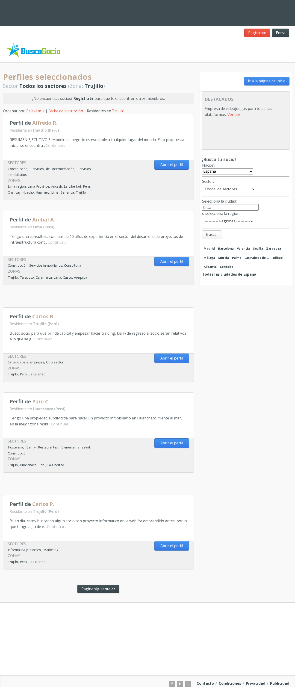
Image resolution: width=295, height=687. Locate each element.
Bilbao (278, 258)
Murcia (223, 258)
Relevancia (35, 110)
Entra (280, 32)
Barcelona (226, 248)
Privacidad (255, 683)
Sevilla (258, 248)
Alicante (210, 267)
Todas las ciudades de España (229, 274)
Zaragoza (273, 248)
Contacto (205, 683)
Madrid (209, 248)
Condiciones (230, 683)
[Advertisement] (177, 12)
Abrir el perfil (171, 164)
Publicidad (279, 683)
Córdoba (226, 267)
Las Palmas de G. (257, 258)
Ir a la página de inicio (267, 80)
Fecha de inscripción (65, 110)
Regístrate (257, 32)
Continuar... (55, 145)
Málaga (209, 258)
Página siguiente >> (98, 588)
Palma (236, 258)
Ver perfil (235, 114)
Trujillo (118, 110)
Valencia (243, 248)
